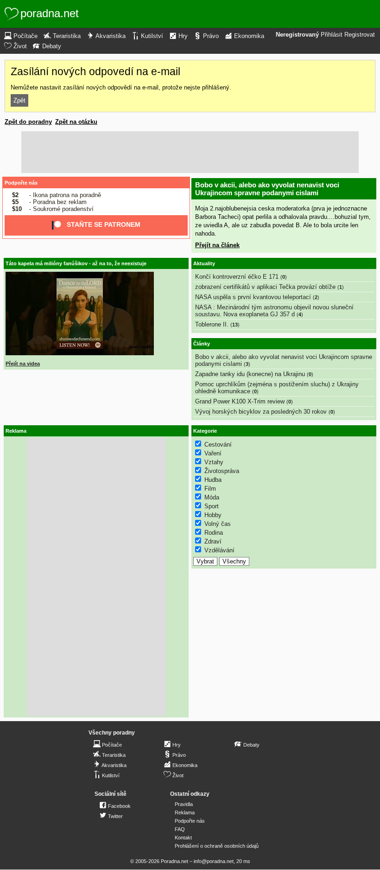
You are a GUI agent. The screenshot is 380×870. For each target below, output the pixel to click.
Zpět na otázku (76, 121)
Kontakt (183, 837)
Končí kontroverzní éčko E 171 (237, 276)
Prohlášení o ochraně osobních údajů (217, 846)
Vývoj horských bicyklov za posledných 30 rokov (261, 411)
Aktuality (204, 263)
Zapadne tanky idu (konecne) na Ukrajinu (250, 374)
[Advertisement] (190, 152)
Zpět (19, 100)
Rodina (213, 532)
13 (235, 324)
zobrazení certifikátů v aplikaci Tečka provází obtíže (265, 286)
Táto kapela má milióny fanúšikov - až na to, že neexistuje (76, 263)
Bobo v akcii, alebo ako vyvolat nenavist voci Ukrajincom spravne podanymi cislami (267, 189)
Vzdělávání (219, 550)
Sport (211, 506)
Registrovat (359, 35)
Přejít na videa (23, 363)
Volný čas (217, 523)
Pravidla (184, 804)
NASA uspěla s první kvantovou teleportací (253, 297)
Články (201, 343)
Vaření (213, 453)
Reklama (185, 812)
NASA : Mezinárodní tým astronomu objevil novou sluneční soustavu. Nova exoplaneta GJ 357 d (274, 311)
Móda (211, 497)
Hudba (213, 479)
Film (210, 488)
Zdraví (213, 541)
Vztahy (213, 462)
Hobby (213, 515)
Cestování (218, 444)
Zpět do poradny (28, 121)
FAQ (180, 829)
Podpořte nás (21, 183)
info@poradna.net (214, 861)
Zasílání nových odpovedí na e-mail (95, 71)
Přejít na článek (217, 245)
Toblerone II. (211, 324)
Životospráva (221, 470)
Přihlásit (331, 35)
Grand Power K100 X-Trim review (240, 401)
